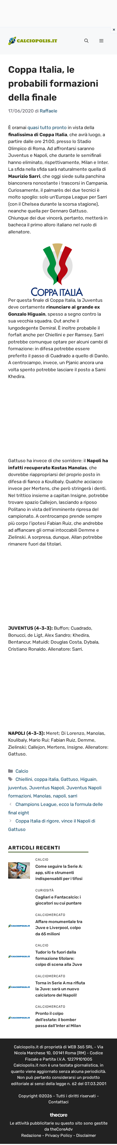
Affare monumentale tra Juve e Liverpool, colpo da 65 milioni (58, 927)
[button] (86, 41)
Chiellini (24, 779)
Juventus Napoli (46, 787)
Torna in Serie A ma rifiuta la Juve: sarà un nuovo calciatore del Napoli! (60, 989)
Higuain (88, 779)
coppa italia (46, 779)
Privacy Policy (58, 1135)
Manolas (42, 796)
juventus (17, 787)
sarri (72, 796)
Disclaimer (86, 1135)
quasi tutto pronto (47, 127)
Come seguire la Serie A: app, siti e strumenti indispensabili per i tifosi (58, 872)
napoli (59, 796)
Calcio (22, 771)
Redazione (31, 1135)
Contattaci (58, 1102)
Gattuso (69, 779)
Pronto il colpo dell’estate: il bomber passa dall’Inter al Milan (58, 1019)
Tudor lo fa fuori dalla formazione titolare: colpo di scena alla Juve (58, 958)
